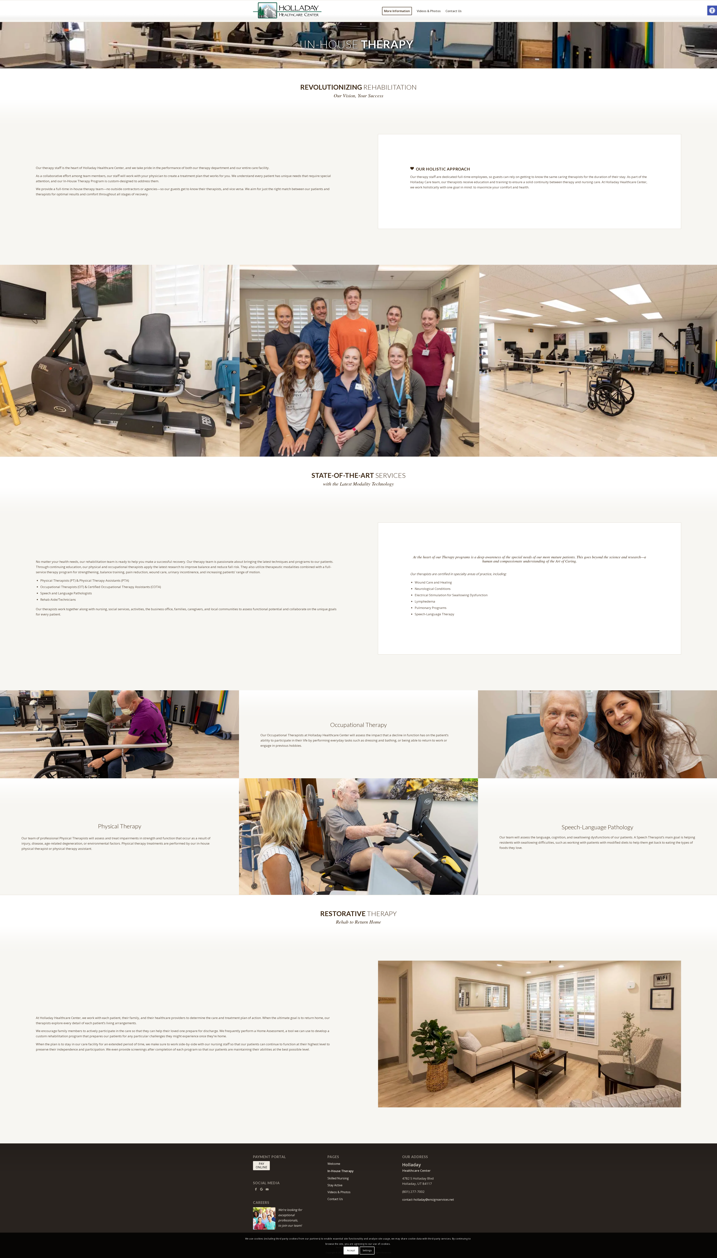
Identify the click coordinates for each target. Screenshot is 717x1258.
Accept (351, 1250)
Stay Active (335, 1185)
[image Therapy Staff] (359, 361)
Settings (367, 1250)
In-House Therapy (341, 1171)
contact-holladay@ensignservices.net (428, 1199)
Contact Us (335, 1199)
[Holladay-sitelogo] (287, 11)
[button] (712, 10)
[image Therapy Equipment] (120, 361)
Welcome (334, 1164)
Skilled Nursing (338, 1178)
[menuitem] (397, 11)
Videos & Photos (339, 1192)
